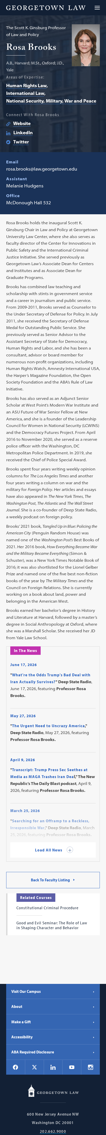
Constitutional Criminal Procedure (47, 907)
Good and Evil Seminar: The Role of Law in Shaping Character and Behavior (51, 925)
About (16, 1006)
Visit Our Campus (26, 991)
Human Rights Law (26, 85)
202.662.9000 (53, 1131)
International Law (25, 93)
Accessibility (22, 1037)
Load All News (49, 849)
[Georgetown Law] (45, 7)
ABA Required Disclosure (32, 1052)
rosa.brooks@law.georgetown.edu (41, 169)
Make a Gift (21, 1021)
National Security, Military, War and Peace (51, 101)
